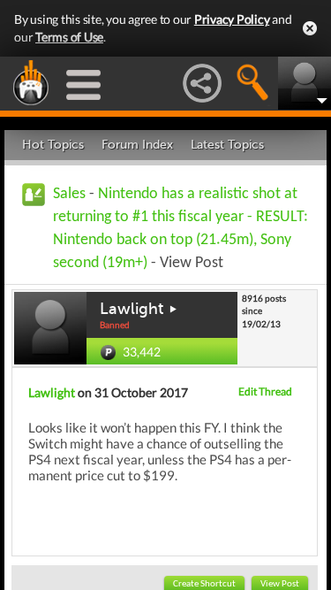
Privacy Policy (232, 19)
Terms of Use (69, 36)
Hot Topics (53, 144)
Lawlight (131, 309)
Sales (69, 194)
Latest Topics (227, 144)
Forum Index (137, 144)
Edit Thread (265, 391)
